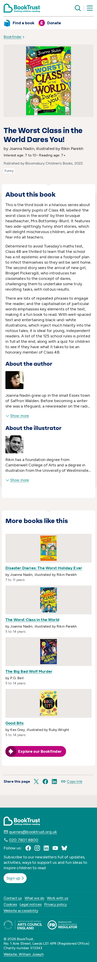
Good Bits (14, 723)
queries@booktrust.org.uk (33, 831)
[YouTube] (55, 848)
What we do (34, 898)
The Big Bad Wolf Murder (28, 671)
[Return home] (22, 8)
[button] (36, 781)
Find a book (24, 22)
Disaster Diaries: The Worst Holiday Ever (43, 568)
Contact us (13, 898)
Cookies (10, 904)
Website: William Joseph (24, 954)
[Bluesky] (64, 848)
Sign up (13, 878)
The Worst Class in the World (32, 619)
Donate (54, 22)
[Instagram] (37, 848)
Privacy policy (55, 904)
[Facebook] (28, 848)
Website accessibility (21, 911)
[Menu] (89, 8)
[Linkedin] (46, 848)
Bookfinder (13, 37)
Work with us (57, 898)
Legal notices (31, 904)
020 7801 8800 (23, 839)
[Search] (77, 8)
